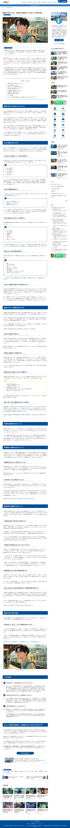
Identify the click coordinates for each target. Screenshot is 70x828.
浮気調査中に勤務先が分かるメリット (15, 90)
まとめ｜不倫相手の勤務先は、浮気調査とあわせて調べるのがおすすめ (22, 97)
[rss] (37, 821)
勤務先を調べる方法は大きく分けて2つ (15, 83)
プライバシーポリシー (39, 823)
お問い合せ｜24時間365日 (31, 823)
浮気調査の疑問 (41, 771)
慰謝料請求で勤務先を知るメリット (15, 92)
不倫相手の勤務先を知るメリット (14, 88)
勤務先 (12, 771)
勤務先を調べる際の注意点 (13, 93)
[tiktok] (60, 43)
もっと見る (27, 80)
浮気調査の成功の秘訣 (7, 14)
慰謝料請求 (16, 771)
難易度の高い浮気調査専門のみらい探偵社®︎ (59, 196)
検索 (66, 200)
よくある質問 (10, 95)
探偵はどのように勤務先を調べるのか (15, 86)
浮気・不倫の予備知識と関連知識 (58, 186)
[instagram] (58, 43)
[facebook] (54, 43)
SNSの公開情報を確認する (58, 212)
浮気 (28, 771)
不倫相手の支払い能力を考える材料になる (60, 235)
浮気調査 (36, 771)
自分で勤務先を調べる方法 (13, 85)
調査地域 (53, 191)
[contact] (63, 43)
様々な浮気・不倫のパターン (57, 184)
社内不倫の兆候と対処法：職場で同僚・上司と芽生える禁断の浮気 (21, 498)
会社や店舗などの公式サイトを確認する (60, 214)
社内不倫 (46, 771)
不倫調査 (8, 771)
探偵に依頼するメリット (22, 771)
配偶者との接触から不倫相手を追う (59, 221)
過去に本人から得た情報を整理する (59, 215)
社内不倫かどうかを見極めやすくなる (60, 232)
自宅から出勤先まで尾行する (58, 220)
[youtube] (62, 43)
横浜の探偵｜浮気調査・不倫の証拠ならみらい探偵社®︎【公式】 (26, 758)
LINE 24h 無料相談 (59, 40)
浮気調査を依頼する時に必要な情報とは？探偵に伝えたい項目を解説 (21, 329)
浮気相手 (31, 771)
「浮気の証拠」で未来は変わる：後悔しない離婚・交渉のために (20, 605)
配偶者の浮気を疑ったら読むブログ (58, 193)
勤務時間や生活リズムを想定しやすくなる (60, 231)
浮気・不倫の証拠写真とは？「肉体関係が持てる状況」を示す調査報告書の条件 (23, 641)
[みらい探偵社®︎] (6, 2)
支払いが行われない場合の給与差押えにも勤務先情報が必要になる (60, 242)
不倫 (5, 771)
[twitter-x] (56, 43)
